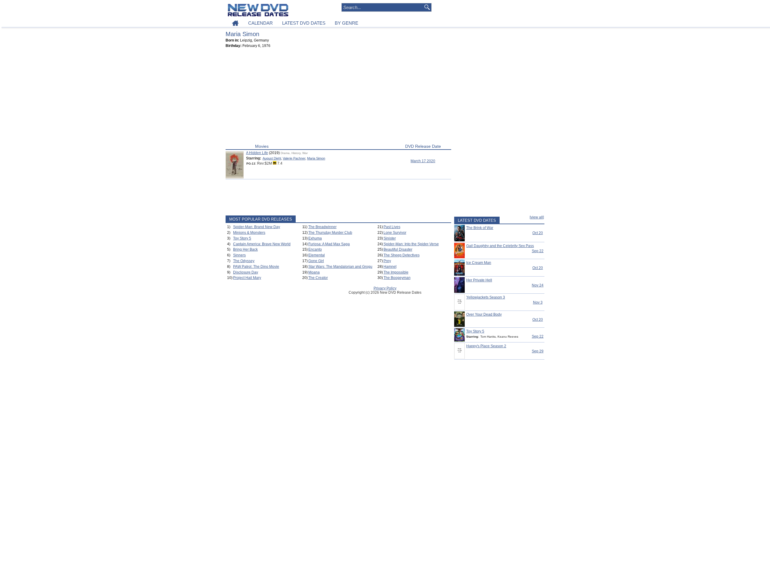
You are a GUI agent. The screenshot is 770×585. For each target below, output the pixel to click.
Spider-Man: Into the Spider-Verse (411, 244)
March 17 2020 (423, 161)
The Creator (318, 278)
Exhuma (315, 238)
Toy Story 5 (242, 238)
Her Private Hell (479, 280)
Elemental (316, 255)
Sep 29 (538, 351)
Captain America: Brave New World (262, 244)
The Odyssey (243, 261)
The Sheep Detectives (401, 255)
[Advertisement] (338, 97)
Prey (387, 261)
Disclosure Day (245, 272)
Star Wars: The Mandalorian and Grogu (340, 267)
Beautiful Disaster (397, 249)
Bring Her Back (245, 249)
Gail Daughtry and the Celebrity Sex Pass (500, 246)
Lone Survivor (394, 233)
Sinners (239, 255)
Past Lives (391, 227)
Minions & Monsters (249, 233)
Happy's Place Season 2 (486, 346)
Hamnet (389, 267)
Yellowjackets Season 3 (485, 297)
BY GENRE (346, 23)
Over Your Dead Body (484, 314)
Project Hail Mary (247, 278)
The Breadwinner (322, 227)
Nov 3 (538, 302)
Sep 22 (538, 251)
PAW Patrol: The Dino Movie (256, 267)
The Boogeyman (397, 278)
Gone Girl (316, 261)
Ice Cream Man (478, 263)
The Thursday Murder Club (330, 233)
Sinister (389, 238)
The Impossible (395, 272)
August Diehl (272, 158)
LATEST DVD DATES (303, 23)
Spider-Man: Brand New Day (256, 227)
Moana (314, 272)
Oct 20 (537, 233)
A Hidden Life (257, 153)
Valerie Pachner (294, 158)
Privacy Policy (385, 288)
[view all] (537, 217)
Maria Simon (316, 158)
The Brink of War (479, 228)
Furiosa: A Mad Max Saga (329, 244)
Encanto (315, 249)
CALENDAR (260, 23)
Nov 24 (538, 285)
